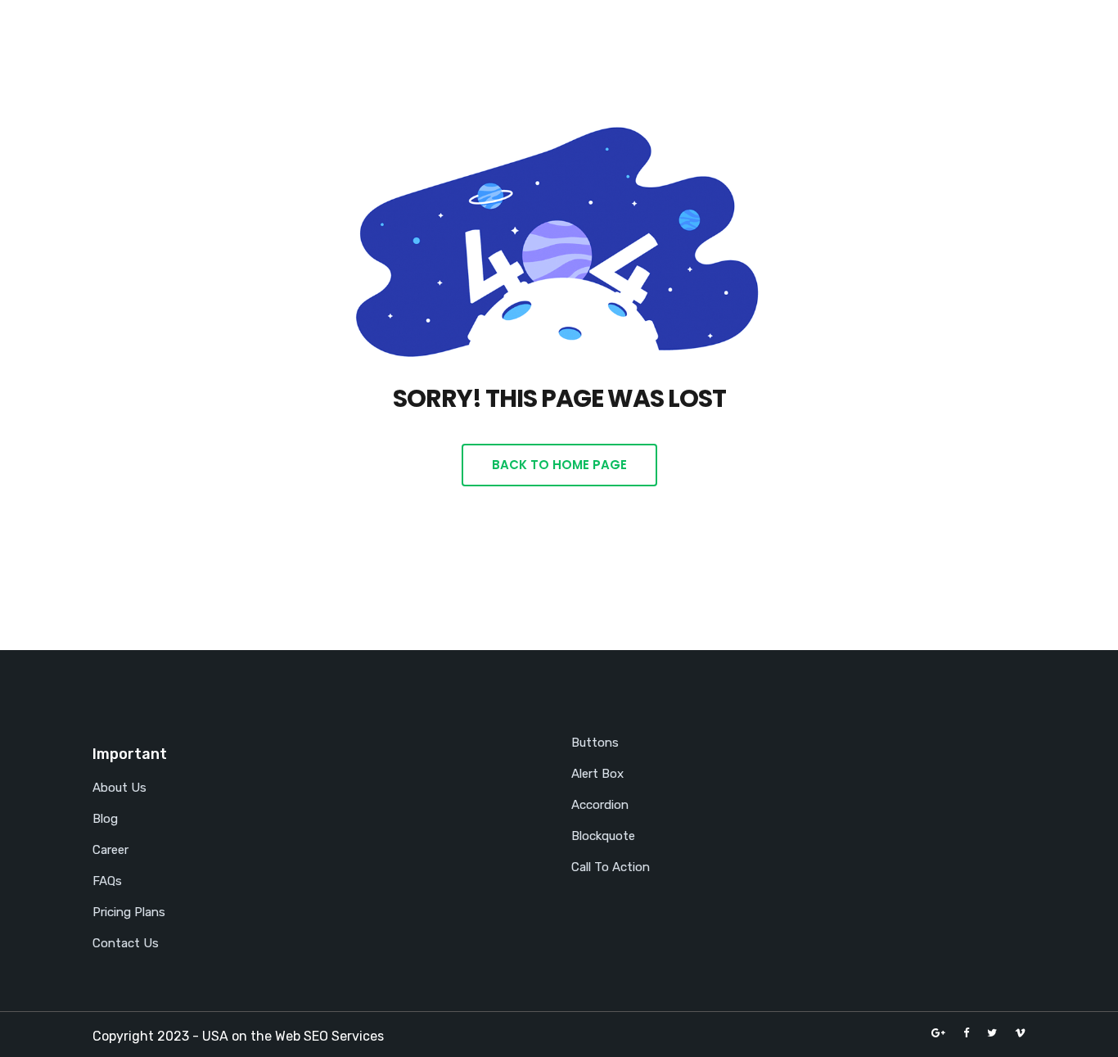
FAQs (107, 881)
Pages (668, 35)
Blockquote (603, 836)
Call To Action (610, 867)
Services (754, 35)
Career (110, 849)
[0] (984, 39)
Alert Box (597, 773)
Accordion (600, 804)
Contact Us (125, 943)
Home (602, 35)
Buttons (595, 742)
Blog (836, 35)
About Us (119, 787)
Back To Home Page (559, 464)
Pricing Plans (128, 912)
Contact (914, 35)
